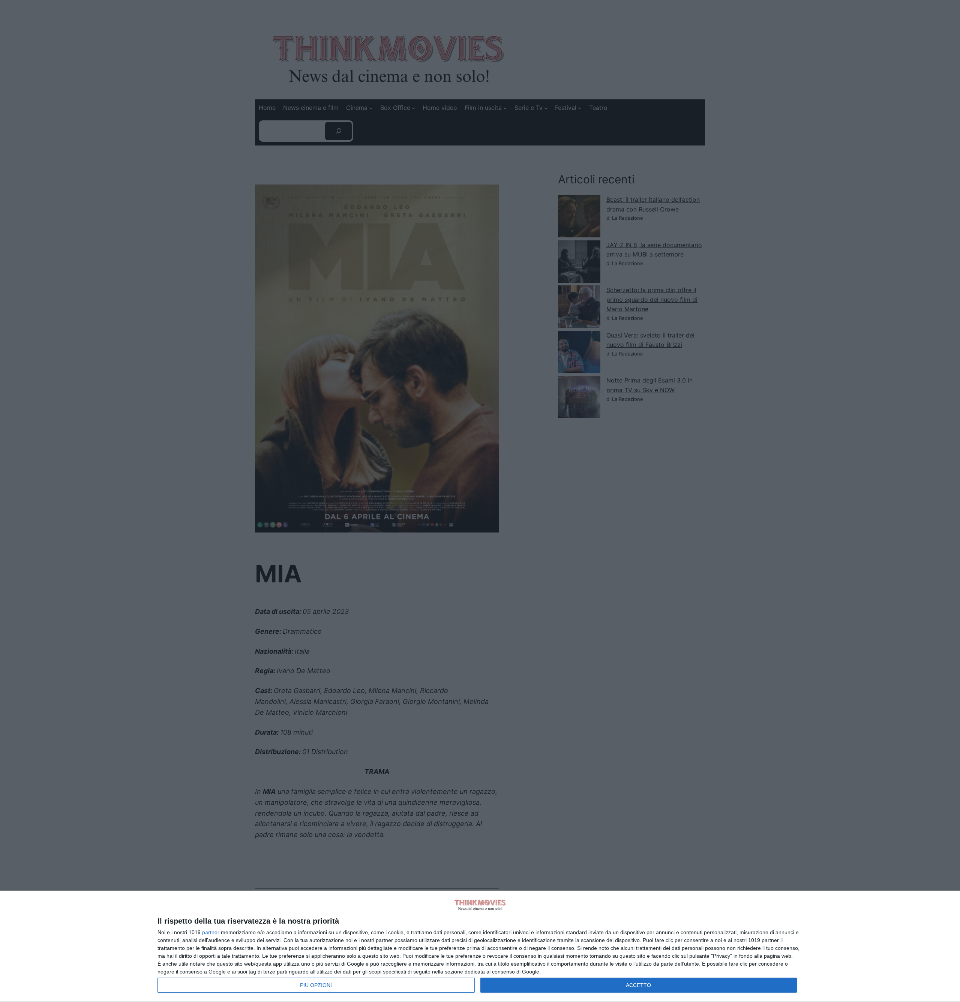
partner (210, 932)
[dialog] (480, 946)
